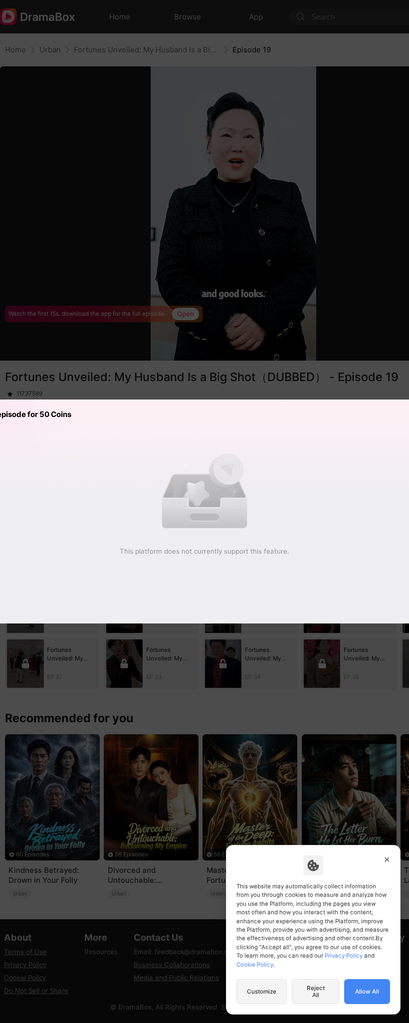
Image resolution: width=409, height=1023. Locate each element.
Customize (261, 991)
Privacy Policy (344, 955)
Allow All (367, 991)
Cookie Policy (254, 964)
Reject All (316, 992)
